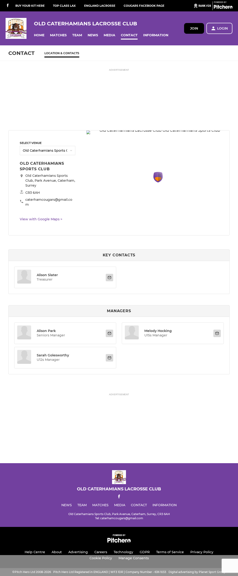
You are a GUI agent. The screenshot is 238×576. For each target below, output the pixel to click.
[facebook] (8, 6)
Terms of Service (170, 552)
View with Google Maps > (41, 219)
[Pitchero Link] (223, 7)
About (57, 552)
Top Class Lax (64, 5)
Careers (100, 552)
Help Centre (35, 552)
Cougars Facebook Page (144, 5)
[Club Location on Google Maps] (158, 181)
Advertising (78, 552)
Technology (123, 552)
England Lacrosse (99, 5)
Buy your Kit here (30, 5)
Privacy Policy (201, 552)
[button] (39, 35)
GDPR (145, 552)
